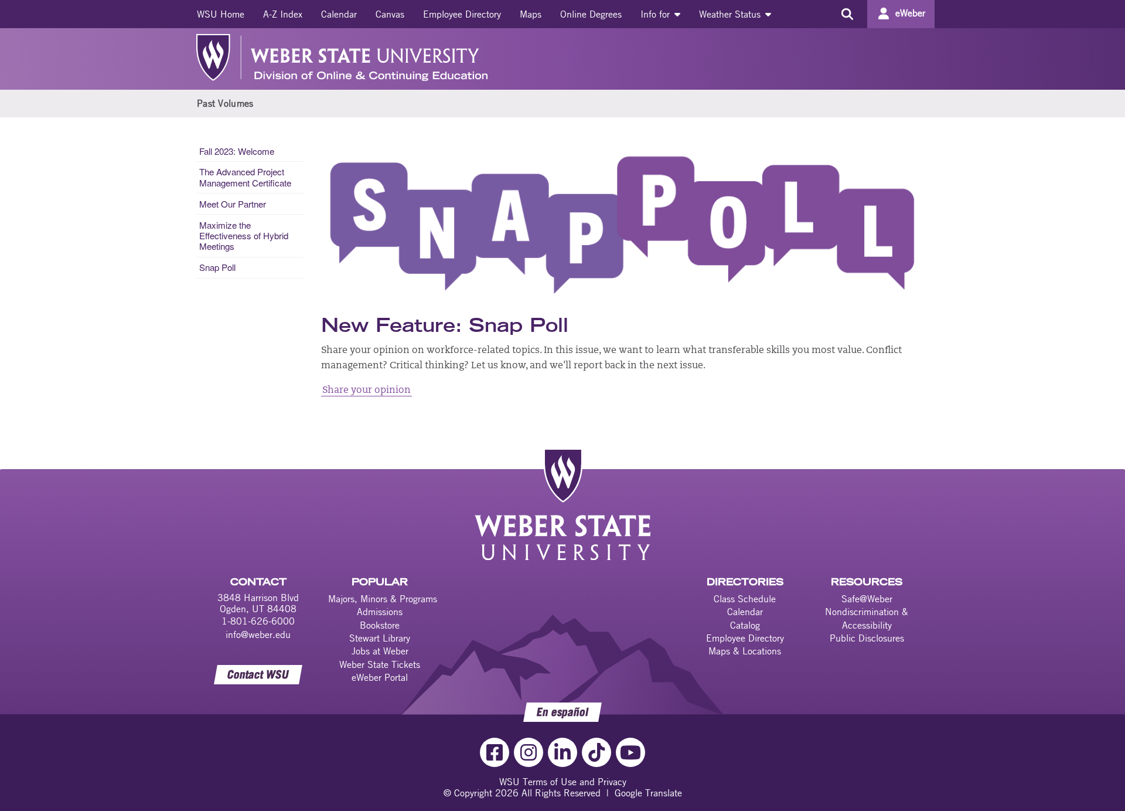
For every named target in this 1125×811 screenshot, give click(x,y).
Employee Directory (462, 14)
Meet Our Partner (232, 204)
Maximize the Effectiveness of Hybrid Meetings (243, 235)
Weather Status (731, 14)
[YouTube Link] (630, 752)
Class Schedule (745, 599)
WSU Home (220, 14)
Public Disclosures (867, 638)
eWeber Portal (380, 677)
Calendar (339, 14)
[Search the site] (847, 14)
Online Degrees (591, 14)
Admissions (380, 611)
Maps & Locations (744, 651)
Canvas (390, 14)
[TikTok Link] (596, 752)
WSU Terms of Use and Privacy (562, 782)
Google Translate (648, 793)
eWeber (910, 13)
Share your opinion (366, 390)
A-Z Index (282, 14)
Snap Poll (217, 267)
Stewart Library (379, 638)
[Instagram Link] (528, 752)
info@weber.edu (258, 634)
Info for (656, 14)
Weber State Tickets (379, 664)
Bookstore (380, 625)
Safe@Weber (866, 599)
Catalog (745, 625)
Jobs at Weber (380, 651)
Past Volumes (225, 103)
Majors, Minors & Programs (382, 599)
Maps (530, 14)
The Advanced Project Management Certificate (245, 176)
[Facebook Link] (494, 752)
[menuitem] (221, 14)
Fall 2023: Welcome (236, 151)
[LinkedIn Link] (562, 752)
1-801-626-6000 (258, 621)
